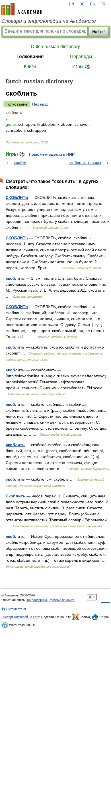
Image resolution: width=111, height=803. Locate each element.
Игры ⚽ (81, 66)
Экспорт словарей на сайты (21, 617)
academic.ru (21, 9)
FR (102, 4)
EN (71, 4)
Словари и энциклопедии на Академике (48, 21)
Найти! (98, 31)
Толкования (30, 56)
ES (92, 4)
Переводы (81, 56)
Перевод (40, 104)
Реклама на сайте (62, 600)
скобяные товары (85, 162)
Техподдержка (36, 600)
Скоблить (15, 496)
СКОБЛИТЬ (17, 197)
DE (82, 4)
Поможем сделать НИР (52, 154)
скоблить (15, 278)
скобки (20, 162)
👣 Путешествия (13, 609)
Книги (30, 66)
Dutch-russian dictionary (55, 46)
